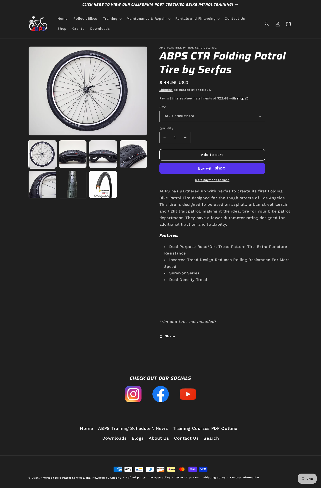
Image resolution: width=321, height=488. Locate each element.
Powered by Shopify (106, 477)
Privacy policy (160, 477)
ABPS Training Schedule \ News (133, 428)
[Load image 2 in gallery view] (73, 154)
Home (86, 428)
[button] (112, 19)
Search (211, 438)
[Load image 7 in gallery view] (103, 185)
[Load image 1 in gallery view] (42, 154)
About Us (159, 438)
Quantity (166, 128)
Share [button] (170, 336)
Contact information (244, 477)
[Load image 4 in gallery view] (133, 154)
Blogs (138, 438)
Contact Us (186, 438)
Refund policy (136, 477)
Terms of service (187, 477)
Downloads (114, 438)
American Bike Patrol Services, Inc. (66, 477)
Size (162, 107)
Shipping (166, 89)
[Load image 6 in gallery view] (73, 185)
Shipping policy (214, 477)
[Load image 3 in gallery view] (103, 154)
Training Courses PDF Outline (205, 428)
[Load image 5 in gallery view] (42, 185)
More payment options (212, 179)
